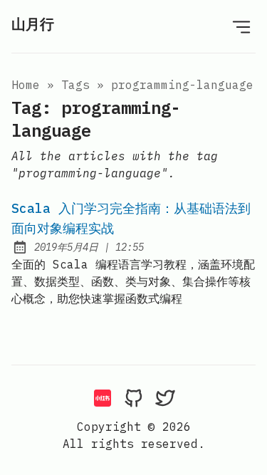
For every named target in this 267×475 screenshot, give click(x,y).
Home (25, 85)
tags (75, 85)
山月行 (32, 23)
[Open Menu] (241, 26)
